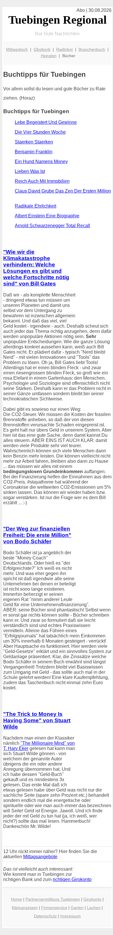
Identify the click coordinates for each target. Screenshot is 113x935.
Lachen (94, 907)
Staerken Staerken (34, 141)
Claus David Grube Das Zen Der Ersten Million (63, 191)
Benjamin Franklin (33, 151)
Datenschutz (45, 916)
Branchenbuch (92, 49)
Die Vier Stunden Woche (40, 132)
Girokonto (92, 899)
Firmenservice (54, 907)
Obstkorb (42, 49)
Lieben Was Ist (30, 171)
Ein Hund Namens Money (41, 161)
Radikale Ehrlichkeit (35, 206)
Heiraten (49, 55)
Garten (77, 907)
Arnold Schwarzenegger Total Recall (52, 225)
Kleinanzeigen (25, 907)
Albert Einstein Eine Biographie (47, 215)
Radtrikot (64, 49)
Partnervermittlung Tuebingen (52, 899)
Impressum (70, 916)
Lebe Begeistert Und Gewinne (46, 122)
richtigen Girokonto (72, 879)
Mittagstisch (17, 49)
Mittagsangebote (40, 856)
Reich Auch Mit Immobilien (42, 181)
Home (16, 899)
